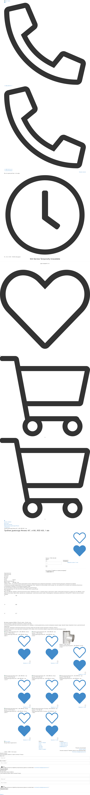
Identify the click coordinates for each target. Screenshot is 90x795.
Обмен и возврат (42, 749)
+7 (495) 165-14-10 (8, 169)
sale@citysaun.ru (63, 746)
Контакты (41, 747)
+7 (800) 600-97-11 (8, 85)
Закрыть (1, 794)
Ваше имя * (2, 755)
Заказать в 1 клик (27, 663)
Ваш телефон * (3, 760)
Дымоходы (6, 523)
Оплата (40, 745)
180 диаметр (7, 527)
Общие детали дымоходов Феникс (11, 525)
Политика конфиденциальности (79, 751)
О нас (40, 743)
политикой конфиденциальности (41, 767)
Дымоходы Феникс (8, 524)
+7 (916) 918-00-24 (8, 170)
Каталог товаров (7, 521)
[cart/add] (30, 661)
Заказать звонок (82, 172)
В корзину (66, 560)
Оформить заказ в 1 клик (72, 562)
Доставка (41, 746)
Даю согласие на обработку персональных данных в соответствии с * (25, 767)
